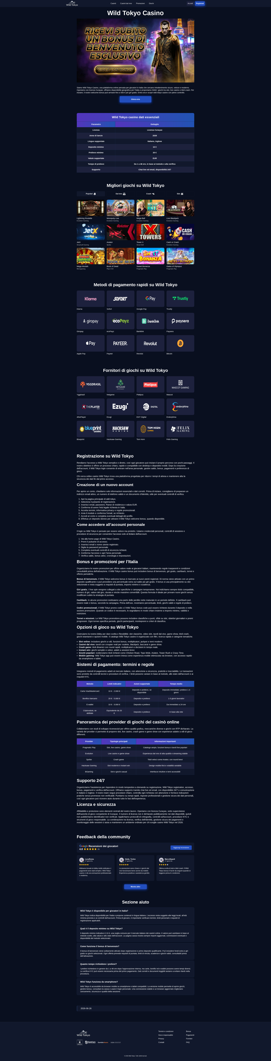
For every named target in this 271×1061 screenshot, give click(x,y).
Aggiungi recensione (181, 848)
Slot (178, 194)
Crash (148, 194)
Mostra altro (135, 887)
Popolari (89, 194)
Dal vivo (119, 194)
